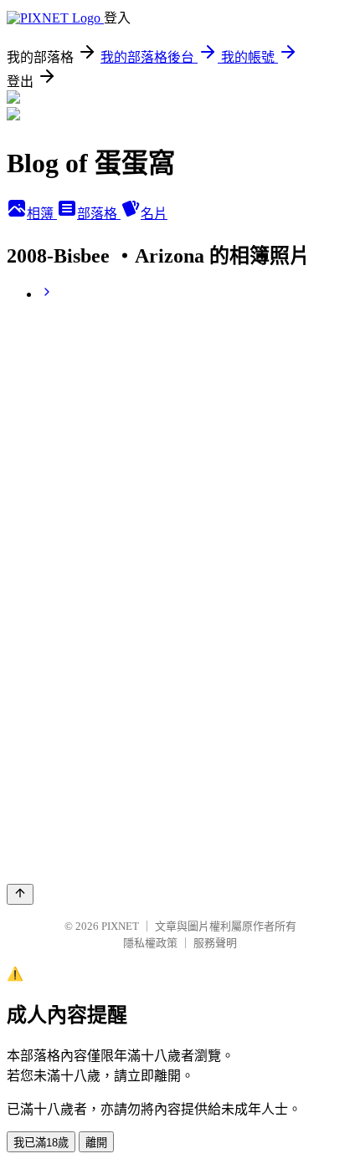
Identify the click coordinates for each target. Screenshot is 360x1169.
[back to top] (20, 894)
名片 (154, 214)
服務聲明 (215, 943)
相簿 (42, 214)
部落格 (99, 214)
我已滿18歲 (41, 1142)
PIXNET (120, 926)
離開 (96, 1142)
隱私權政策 (150, 943)
